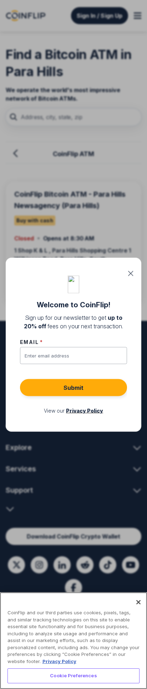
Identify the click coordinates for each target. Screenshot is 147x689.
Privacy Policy (59, 661)
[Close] (138, 602)
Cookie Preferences (73, 675)
